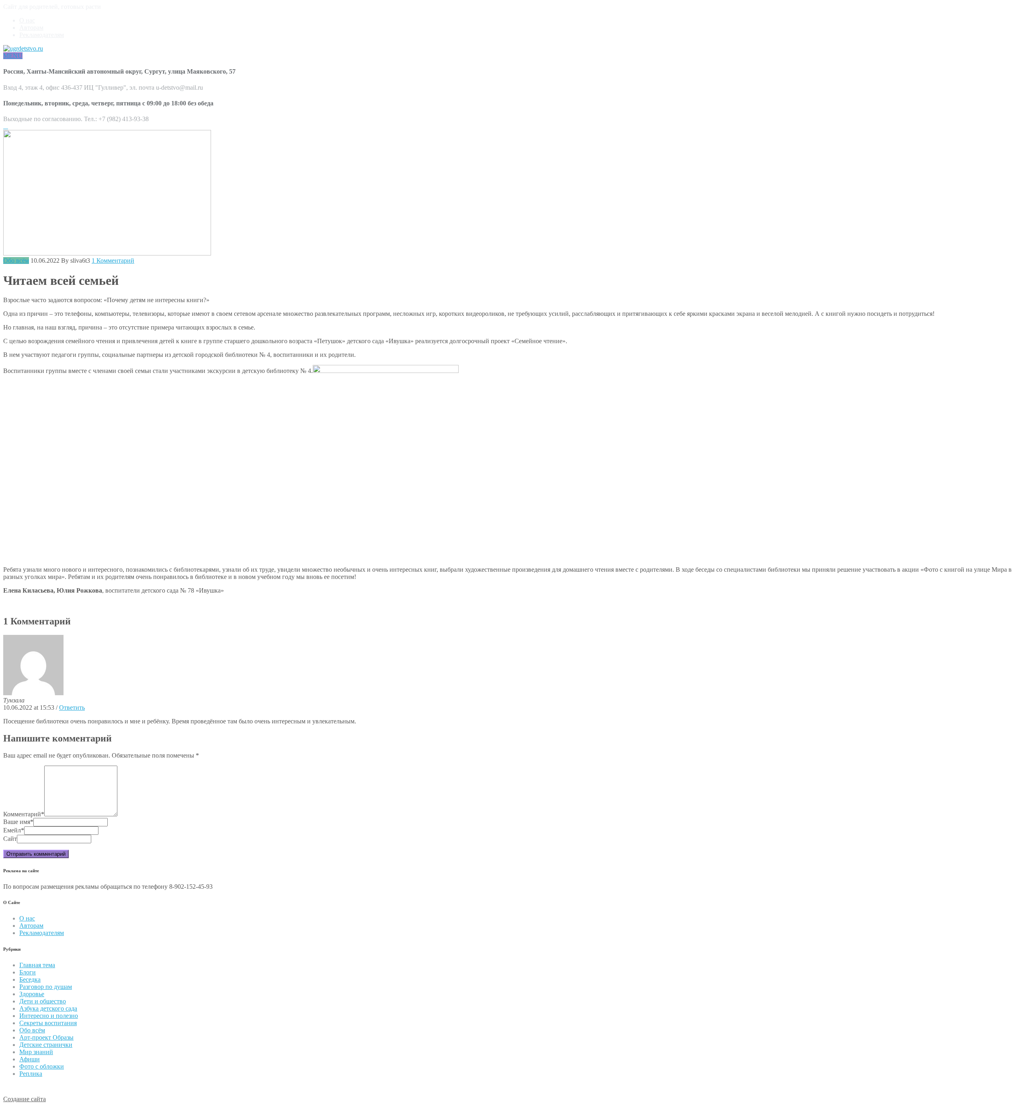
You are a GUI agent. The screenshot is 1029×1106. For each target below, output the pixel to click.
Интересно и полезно (48, 1015)
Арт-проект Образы (46, 1037)
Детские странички (45, 1044)
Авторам (31, 27)
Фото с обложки (41, 1066)
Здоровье (31, 994)
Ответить (72, 707)
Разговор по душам (45, 986)
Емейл (13, 830)
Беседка (30, 979)
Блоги (27, 972)
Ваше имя (18, 821)
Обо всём (16, 260)
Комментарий (23, 814)
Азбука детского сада (48, 1008)
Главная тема (37, 965)
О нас (27, 20)
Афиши (29, 1059)
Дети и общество (42, 1001)
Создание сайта (24, 1099)
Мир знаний (36, 1051)
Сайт (10, 838)
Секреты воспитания (48, 1022)
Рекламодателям (41, 34)
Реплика (30, 1073)
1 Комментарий (113, 260)
